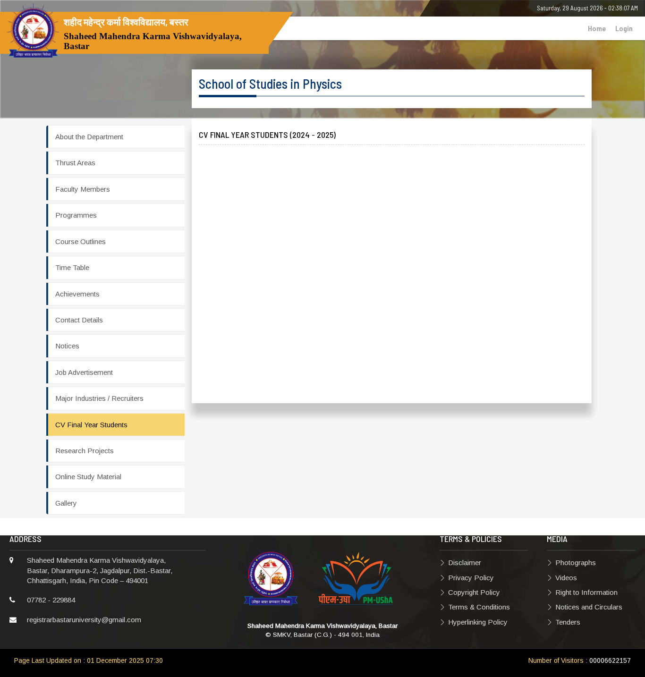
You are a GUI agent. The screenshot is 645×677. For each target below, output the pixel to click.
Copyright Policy (474, 592)
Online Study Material (88, 477)
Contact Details (79, 320)
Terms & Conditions (479, 607)
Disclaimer (464, 563)
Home (597, 28)
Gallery (66, 503)
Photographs (575, 563)
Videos (566, 578)
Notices (67, 346)
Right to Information (586, 592)
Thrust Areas (75, 163)
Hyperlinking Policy (478, 622)
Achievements (77, 294)
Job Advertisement (84, 372)
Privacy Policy (471, 578)
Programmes (76, 215)
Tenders (567, 622)
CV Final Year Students (91, 425)
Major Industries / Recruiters (99, 398)
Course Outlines (80, 241)
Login (624, 28)
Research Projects (84, 451)
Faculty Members (82, 189)
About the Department (89, 137)
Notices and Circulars (588, 607)
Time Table (72, 267)
